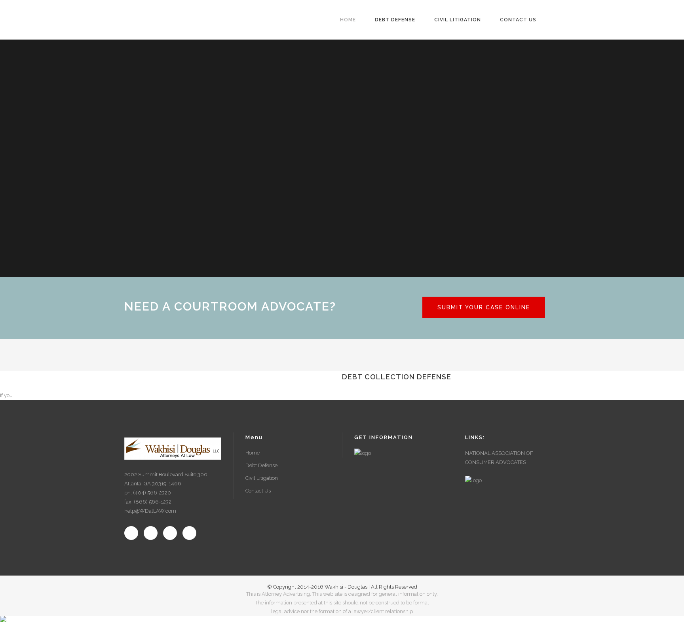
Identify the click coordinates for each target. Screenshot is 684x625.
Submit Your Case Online (483, 307)
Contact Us (258, 491)
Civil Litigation (261, 478)
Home (252, 453)
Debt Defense (261, 465)
